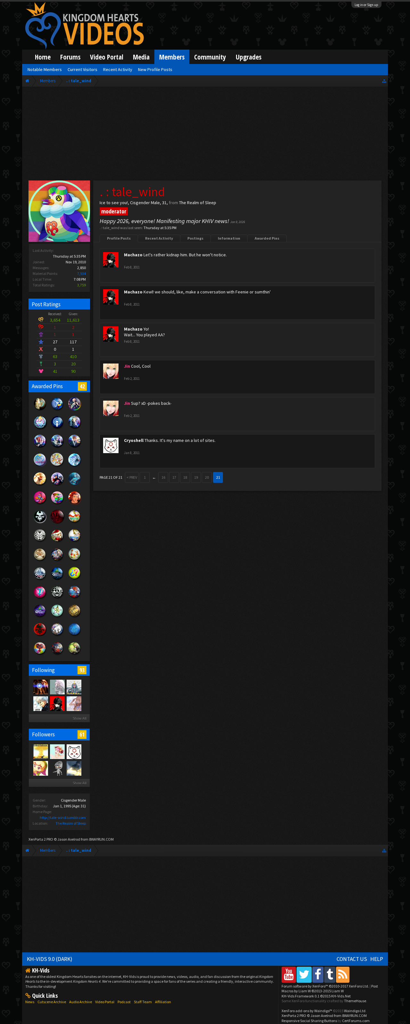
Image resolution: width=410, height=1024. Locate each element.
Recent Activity (159, 238)
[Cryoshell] (73, 751)
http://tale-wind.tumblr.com (63, 817)
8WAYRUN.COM (101, 839)
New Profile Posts (155, 69)
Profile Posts (119, 238)
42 (82, 386)
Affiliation (163, 1001)
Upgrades (248, 56)
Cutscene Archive (51, 1001)
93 (82, 670)
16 (163, 477)
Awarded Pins (267, 238)
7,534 (81, 273)
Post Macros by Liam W (330, 988)
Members (171, 56)
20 (207, 477)
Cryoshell (134, 440)
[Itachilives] (40, 703)
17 (174, 477)
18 (185, 477)
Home (43, 56)
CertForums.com (356, 1020)
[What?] (73, 703)
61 (82, 734)
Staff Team (143, 1001)
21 (218, 477)
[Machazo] (57, 703)
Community (210, 56)
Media (141, 56)
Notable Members (45, 69)
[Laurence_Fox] (57, 768)
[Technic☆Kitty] (57, 686)
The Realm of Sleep (70, 823)
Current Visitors (82, 69)
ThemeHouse (355, 1000)
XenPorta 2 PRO (41, 839)
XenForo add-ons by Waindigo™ (307, 1010)
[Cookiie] (57, 751)
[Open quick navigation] (384, 81)
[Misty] (73, 686)
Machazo (133, 255)
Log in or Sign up (366, 5)
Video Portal (106, 56)
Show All (79, 718)
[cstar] (73, 768)
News (29, 1001)
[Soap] (40, 686)
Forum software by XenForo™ (325, 986)
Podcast (124, 1001)
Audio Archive (80, 1001)
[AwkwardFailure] (40, 751)
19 (196, 477)
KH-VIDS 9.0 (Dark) (49, 959)
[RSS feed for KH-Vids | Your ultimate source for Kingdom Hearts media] (342, 974)
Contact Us (352, 959)
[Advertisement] (205, 135)
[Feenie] (40, 768)
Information (229, 238)
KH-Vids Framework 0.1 (316, 996)
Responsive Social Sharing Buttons (309, 1020)
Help (376, 959)
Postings (195, 238)
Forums (70, 56)
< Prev (132, 477)
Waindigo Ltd (354, 1010)
